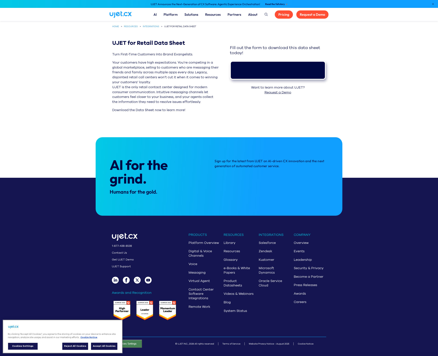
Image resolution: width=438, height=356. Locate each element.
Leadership (303, 260)
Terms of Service (231, 343)
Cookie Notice (305, 343)
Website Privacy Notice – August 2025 (269, 343)
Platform (171, 14)
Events (299, 251)
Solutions (191, 14)
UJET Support (121, 266)
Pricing (283, 14)
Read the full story (275, 4)
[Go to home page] (145, 237)
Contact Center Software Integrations (201, 293)
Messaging (197, 272)
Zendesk (265, 251)
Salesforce (267, 243)
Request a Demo (312, 14)
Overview (301, 243)
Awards (300, 293)
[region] (63, 336)
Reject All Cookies (75, 346)
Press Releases (305, 285)
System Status (235, 311)
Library (229, 243)
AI (155, 14)
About (252, 14)
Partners (234, 14)
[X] (139, 280)
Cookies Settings (127, 343)
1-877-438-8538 (122, 246)
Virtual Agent (199, 281)
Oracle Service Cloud (270, 283)
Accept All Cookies (104, 346)
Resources (213, 14)
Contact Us (119, 253)
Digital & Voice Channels (200, 253)
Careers (300, 302)
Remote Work (199, 307)
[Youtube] (150, 280)
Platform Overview (204, 243)
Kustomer (266, 260)
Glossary (231, 260)
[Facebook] (128, 280)
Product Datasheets (233, 283)
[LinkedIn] (117, 280)
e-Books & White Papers (237, 270)
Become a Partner (308, 276)
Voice (193, 264)
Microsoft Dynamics (267, 270)
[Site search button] (265, 13)
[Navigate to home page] (125, 14)
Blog (227, 302)
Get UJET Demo (123, 259)
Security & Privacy (309, 268)
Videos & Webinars (239, 294)
